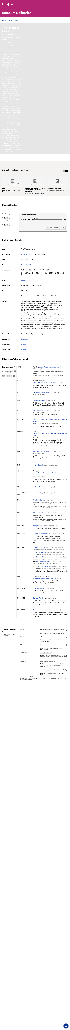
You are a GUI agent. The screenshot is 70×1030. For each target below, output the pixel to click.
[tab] (9, 367)
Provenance (7, 367)
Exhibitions (7, 376)
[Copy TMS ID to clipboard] (66, 637)
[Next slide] (66, 171)
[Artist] (7, 37)
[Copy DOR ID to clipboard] (66, 645)
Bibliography (8, 371)
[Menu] (66, 1026)
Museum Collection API (58, 633)
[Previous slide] (64, 171)
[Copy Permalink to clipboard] (67, 670)
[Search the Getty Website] (67, 5)
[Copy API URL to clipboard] (66, 630)
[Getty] (7, 5)
